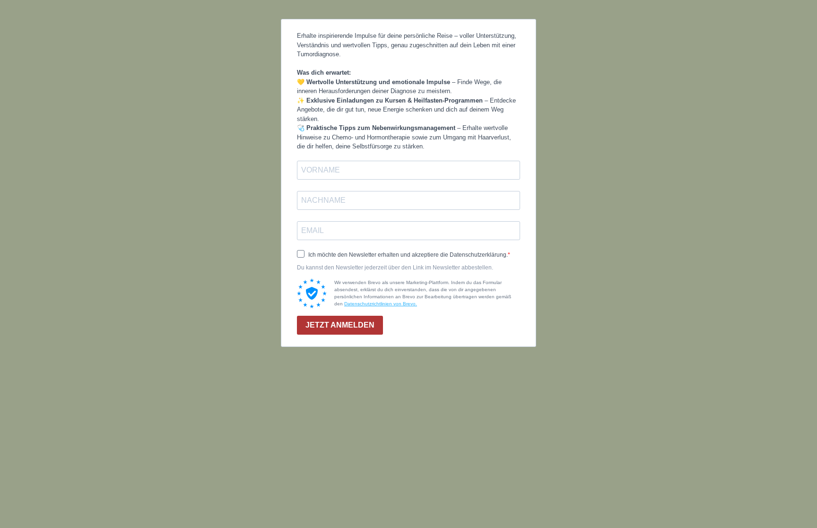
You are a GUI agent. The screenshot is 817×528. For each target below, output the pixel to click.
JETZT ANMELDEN (339, 325)
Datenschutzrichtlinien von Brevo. (380, 303)
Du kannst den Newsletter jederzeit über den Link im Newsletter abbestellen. (395, 267)
